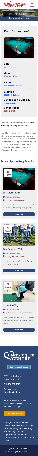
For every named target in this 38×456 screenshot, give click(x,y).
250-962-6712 (9, 111)
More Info (19, 214)
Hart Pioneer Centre (12, 85)
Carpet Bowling (10, 305)
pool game (9, 200)
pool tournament (19, 200)
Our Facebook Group (19, 367)
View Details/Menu (14, 413)
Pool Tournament (11, 192)
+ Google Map (9, 103)
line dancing (15, 256)
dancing (8, 256)
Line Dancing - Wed (12, 249)
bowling (8, 313)
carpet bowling (17, 313)
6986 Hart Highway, (12, 95)
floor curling (27, 313)
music (23, 256)
